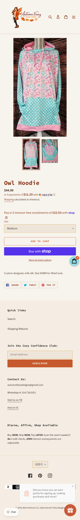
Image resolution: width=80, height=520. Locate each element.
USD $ (39, 464)
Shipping (9, 199)
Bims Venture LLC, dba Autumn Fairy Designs (44, 507)
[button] (29, 195)
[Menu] (74, 17)
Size (6, 221)
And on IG (12, 408)
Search (11, 319)
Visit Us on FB (14, 400)
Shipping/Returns (17, 329)
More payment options (40, 260)
